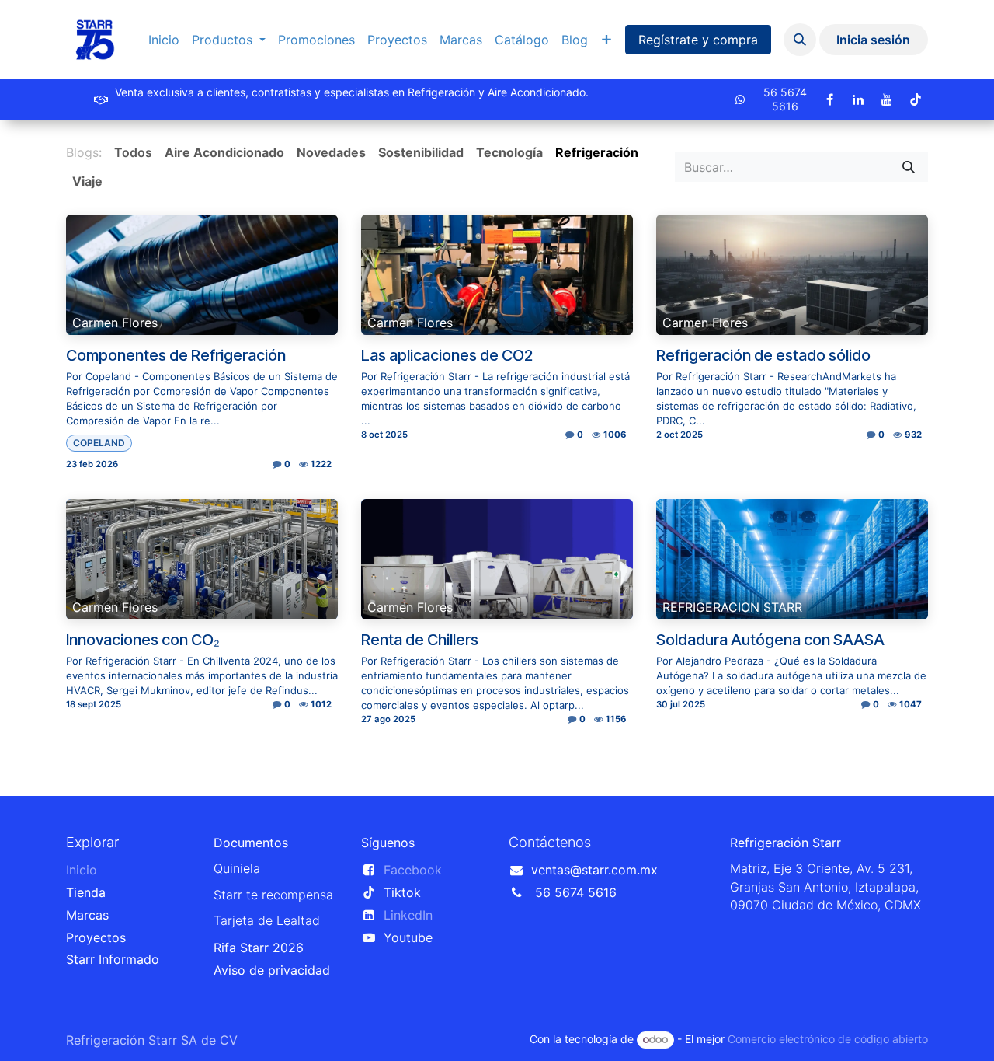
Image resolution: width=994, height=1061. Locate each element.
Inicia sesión (873, 39)
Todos (133, 152)
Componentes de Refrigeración (176, 355)
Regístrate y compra (698, 39)
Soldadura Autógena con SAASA (770, 639)
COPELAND (99, 442)
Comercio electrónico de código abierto (828, 1038)
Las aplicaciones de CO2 (447, 355)
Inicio (81, 870)
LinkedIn (408, 915)
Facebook (413, 870)
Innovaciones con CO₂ (143, 639)
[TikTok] (915, 99)
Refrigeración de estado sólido (763, 355)
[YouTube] (886, 99)
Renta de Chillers (419, 639)
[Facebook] (829, 99)
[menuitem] (164, 40)
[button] (800, 39)
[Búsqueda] (908, 167)
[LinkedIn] (858, 99)
